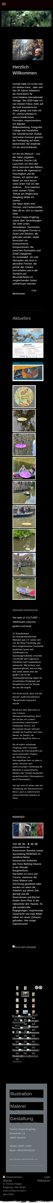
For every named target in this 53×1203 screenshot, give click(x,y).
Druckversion (14, 1177)
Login (47, 1177)
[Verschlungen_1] (17, 1012)
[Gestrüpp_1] (28, 961)
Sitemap (7, 1180)
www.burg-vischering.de (25, 610)
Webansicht (43, 1180)
